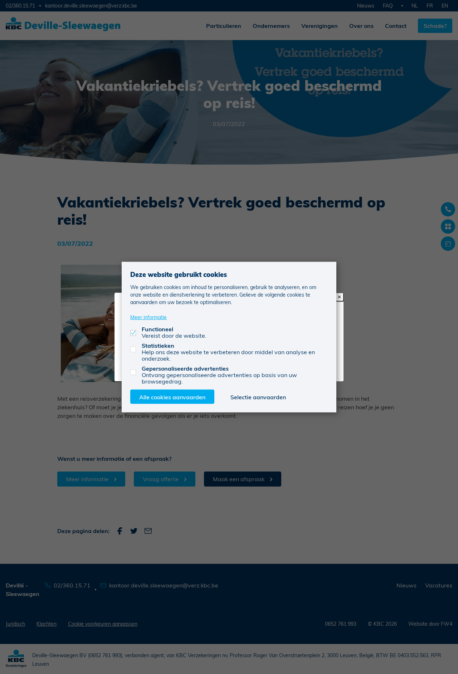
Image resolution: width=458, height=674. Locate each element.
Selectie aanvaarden (258, 396)
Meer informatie (148, 316)
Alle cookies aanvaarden (172, 396)
